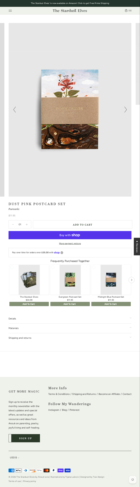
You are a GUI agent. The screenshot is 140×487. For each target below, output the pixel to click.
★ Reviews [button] (137, 246)
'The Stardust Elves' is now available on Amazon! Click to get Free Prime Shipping (70, 3)
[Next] (125, 109)
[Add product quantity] (13, 224)
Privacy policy (29, 481)
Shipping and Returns (84, 394)
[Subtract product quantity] (26, 224)
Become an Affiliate (109, 394)
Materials (14, 328)
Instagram (53, 410)
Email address (19, 433)
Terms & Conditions (59, 394)
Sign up (25, 438)
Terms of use (15, 481)
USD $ (13, 457)
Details (12, 318)
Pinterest (74, 410)
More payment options (70, 243)
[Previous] (14, 109)
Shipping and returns (20, 337)
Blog (64, 410)
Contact (127, 394)
